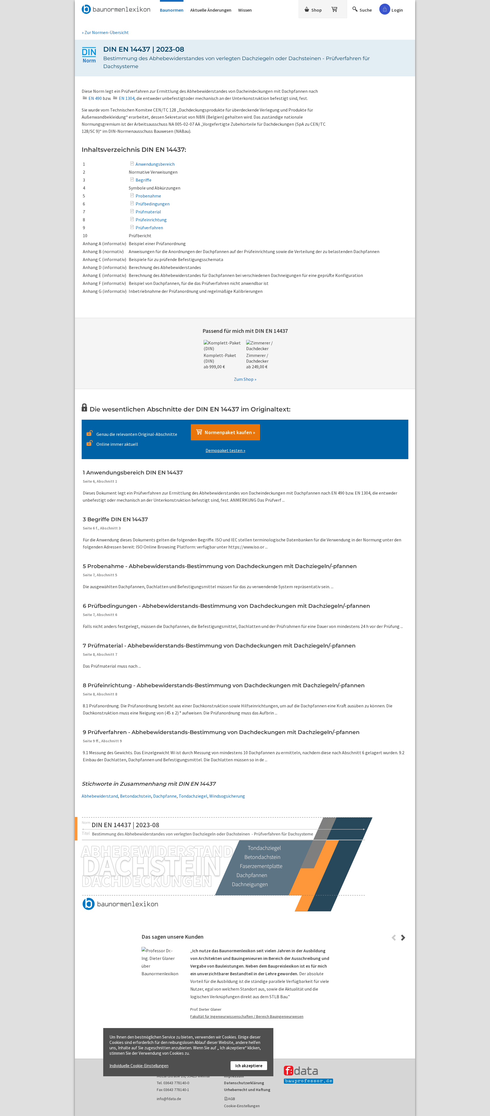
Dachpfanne (165, 796)
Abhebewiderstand (100, 796)
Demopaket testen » (225, 450)
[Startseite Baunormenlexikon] (117, 8)
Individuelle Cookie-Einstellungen (138, 1065)
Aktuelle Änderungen (210, 10)
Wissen (245, 10)
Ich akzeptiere (248, 1065)
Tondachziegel (193, 796)
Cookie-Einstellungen (242, 1105)
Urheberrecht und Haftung (247, 1089)
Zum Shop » (245, 379)
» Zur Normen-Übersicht (105, 32)
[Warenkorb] (335, 8)
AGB (231, 1098)
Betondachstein (135, 796)
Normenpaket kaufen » (228, 432)
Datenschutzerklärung (244, 1082)
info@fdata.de (169, 1098)
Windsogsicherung (227, 796)
